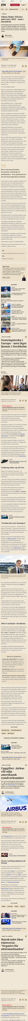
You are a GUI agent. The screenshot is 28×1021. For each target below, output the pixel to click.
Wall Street (11, 733)
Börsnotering (5, 730)
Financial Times (12, 784)
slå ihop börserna (12, 538)
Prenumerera (15, 5)
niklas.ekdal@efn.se (9, 37)
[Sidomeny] (26, 9)
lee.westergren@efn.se (10, 793)
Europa (4, 733)
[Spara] (26, 337)
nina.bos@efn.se (4, 373)
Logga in (23, 5)
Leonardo (8, 874)
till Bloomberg (17, 548)
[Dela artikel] (26, 66)
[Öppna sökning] (23, 9)
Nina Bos (3, 372)
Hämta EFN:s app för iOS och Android (12, 71)
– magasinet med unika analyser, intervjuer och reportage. (13, 408)
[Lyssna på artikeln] (23, 400)
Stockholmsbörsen (16, 730)
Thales (19, 874)
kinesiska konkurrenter (13, 882)
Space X (3, 882)
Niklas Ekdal (8, 35)
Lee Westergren (9, 792)
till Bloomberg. (22, 456)
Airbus (12, 871)
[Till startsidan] (3, 5)
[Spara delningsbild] (23, 66)
